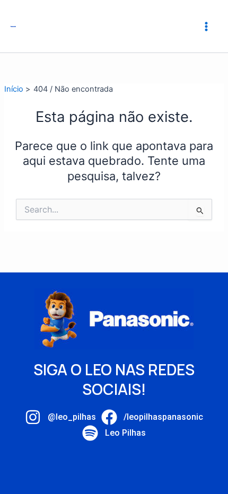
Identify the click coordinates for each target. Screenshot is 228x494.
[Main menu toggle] (206, 26)
